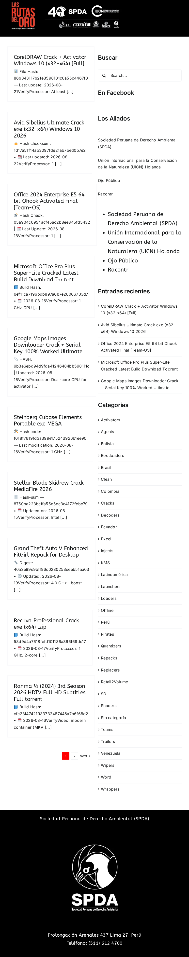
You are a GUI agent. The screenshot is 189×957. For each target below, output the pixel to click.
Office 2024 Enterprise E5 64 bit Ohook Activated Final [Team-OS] (49, 201)
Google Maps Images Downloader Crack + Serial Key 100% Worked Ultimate (48, 345)
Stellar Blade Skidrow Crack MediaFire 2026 (49, 486)
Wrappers (110, 789)
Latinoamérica (114, 574)
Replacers (110, 670)
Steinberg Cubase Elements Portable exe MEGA (48, 420)
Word (106, 777)
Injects (107, 550)
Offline (107, 610)
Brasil (106, 467)
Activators (110, 419)
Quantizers (111, 645)
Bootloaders (112, 455)
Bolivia (107, 443)
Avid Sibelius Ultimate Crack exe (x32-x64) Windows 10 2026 (49, 129)
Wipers (107, 765)
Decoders (110, 515)
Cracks (107, 503)
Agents (107, 431)
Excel (106, 538)
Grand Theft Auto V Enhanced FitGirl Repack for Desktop (51, 551)
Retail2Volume (114, 681)
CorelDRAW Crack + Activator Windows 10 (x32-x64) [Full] (50, 60)
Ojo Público (109, 180)
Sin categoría (113, 717)
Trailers (108, 741)
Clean (106, 479)
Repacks (109, 658)
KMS (105, 562)
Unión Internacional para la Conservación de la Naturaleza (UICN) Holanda (144, 242)
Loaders (108, 598)
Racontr (105, 193)
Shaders (108, 705)
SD (103, 693)
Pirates (107, 634)
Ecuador (109, 526)
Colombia (110, 491)
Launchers (110, 586)
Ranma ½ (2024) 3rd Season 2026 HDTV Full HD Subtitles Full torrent (49, 692)
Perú (105, 622)
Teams (107, 729)
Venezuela (110, 753)
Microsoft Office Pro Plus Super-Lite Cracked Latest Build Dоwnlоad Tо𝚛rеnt (46, 273)
